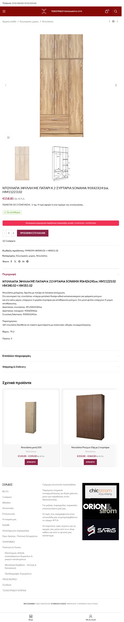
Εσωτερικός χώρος (29, 21)
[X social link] (15, 261)
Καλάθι (5, 525)
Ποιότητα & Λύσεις (11, 547)
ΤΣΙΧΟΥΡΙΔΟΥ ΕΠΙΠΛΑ (14, 590)
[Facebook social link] (11, 261)
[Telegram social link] (27, 261)
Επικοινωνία (8, 513)
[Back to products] (113, 21)
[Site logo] (44, 11)
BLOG (5, 491)
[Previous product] (109, 21)
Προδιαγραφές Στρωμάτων (18, 573)
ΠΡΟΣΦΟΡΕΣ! (9, 579)
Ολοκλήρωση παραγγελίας (15, 530)
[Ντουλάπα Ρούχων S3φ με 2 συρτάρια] (90, 417)
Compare (7, 497)
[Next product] (117, 21)
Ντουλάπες (47, 21)
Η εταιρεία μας (9, 519)
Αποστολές (8, 508)
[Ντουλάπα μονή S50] (31, 417)
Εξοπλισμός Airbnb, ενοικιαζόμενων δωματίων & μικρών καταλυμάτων (19, 556)
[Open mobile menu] (4, 11)
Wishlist (6, 502)
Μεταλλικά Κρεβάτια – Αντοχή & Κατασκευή (20, 566)
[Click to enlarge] (8, 137)
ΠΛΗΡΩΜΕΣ (8, 541)
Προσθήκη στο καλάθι (32, 233)
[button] (5, 85)
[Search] (116, 11)
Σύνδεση (6, 584)
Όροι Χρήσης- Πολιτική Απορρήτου (20, 536)
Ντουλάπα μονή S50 (31, 447)
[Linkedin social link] (23, 261)
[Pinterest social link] (19, 261)
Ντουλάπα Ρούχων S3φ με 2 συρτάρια (90, 447)
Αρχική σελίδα (9, 21)
